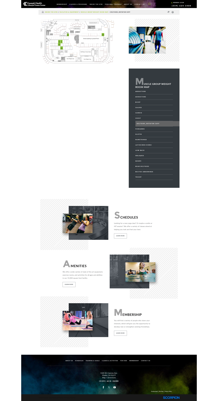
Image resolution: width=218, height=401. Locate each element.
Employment (154, 391)
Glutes (138, 134)
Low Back (140, 150)
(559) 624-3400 (181, 6)
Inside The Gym (51, 12)
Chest (138, 118)
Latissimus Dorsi (143, 145)
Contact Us (145, 360)
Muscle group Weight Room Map (94, 12)
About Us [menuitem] (128, 4)
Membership (134, 360)
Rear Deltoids (142, 166)
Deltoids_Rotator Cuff (148, 123)
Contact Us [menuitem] (139, 4)
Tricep (138, 177)
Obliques (139, 155)
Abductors (140, 91)
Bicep (138, 102)
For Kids (123, 360)
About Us (69, 360)
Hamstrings (141, 139)
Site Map (161, 391)
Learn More (120, 235)
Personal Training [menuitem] (113, 4)
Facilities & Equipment (69, 12)
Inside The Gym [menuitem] (96, 4)
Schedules (79, 360)
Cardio (138, 113)
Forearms (140, 129)
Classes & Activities (110, 360)
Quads (138, 161)
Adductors (140, 97)
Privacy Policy (168, 391)
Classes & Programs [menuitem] (78, 4)
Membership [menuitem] (62, 4)
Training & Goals (93, 360)
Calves (138, 107)
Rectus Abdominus (144, 171)
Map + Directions (109, 378)
